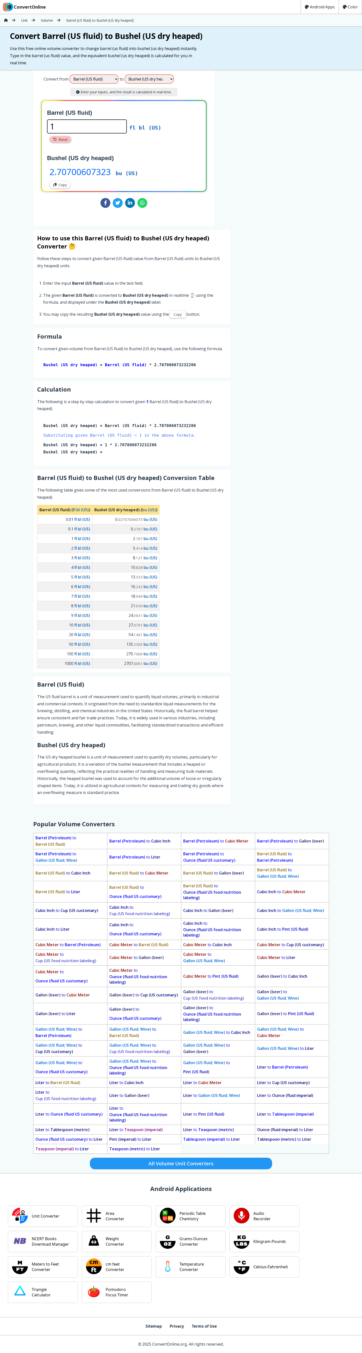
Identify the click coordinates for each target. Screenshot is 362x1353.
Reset (63, 139)
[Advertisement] (255, 146)
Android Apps (322, 7)
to (55, 841)
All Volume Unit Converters (181, 1163)
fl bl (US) (145, 128)
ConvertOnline (30, 7)
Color (353, 7)
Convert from (56, 79)
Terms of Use (204, 1326)
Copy (63, 184)
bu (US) (127, 173)
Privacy (177, 1326)
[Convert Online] (6, 20)
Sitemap (154, 1326)
